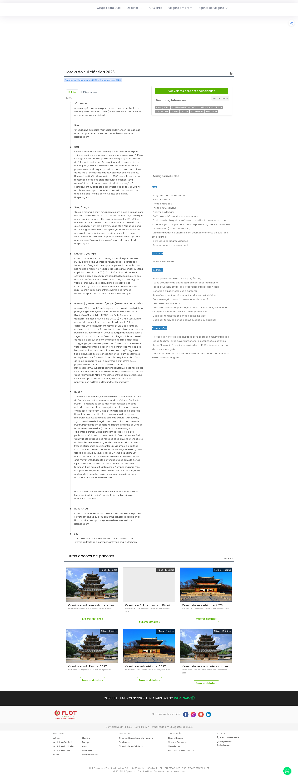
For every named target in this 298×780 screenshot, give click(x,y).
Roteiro (72, 92)
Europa (86, 742)
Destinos (132, 8)
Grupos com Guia (109, 8)
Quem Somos (175, 738)
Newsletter (174, 746)
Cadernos (124, 742)
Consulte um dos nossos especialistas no (147, 698)
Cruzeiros (155, 8)
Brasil (56, 754)
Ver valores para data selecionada (191, 91)
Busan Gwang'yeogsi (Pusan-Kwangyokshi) (197, 107)
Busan (174, 111)
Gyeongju (197, 111)
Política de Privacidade (181, 750)
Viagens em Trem (180, 8)
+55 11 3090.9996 (229, 737)
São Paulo (162, 111)
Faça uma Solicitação (224, 743)
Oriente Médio (90, 754)
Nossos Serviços (177, 742)
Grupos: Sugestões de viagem (136, 738)
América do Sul (61, 750)
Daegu (184, 111)
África (56, 738)
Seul (166, 107)
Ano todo (211, 111)
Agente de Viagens (211, 8)
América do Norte (63, 746)
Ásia (158, 107)
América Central (62, 742)
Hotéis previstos (89, 92)
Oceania (87, 750)
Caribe (86, 738)
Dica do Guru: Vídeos (131, 746)
